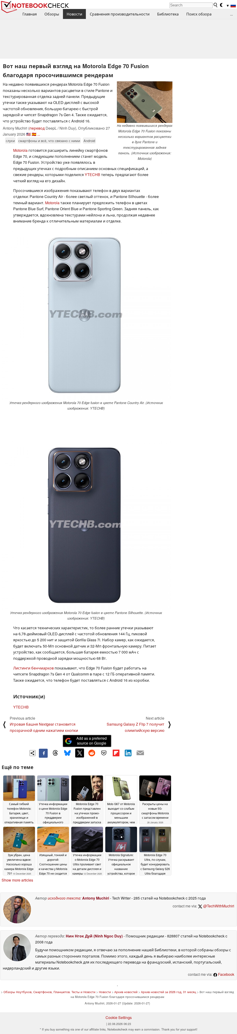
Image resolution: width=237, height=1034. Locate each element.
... (231, 14)
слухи (10, 140)
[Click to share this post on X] (79, 752)
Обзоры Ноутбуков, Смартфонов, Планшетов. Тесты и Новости (49, 992)
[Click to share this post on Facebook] (43, 753)
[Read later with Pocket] (104, 752)
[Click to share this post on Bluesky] (67, 753)
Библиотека (168, 14)
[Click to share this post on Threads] (55, 753)
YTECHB (92, 174)
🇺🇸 (28, 134)
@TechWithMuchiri (218, 906)
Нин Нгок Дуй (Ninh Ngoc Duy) (94, 936)
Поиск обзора (199, 14)
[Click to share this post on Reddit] (91, 752)
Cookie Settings (119, 1017)
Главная (29, 14)
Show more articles (17, 880)
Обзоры (51, 14)
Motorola (20, 150)
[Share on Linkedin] (128, 752)
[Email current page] (140, 753)
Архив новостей (125, 992)
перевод (37, 128)
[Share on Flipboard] (116, 752)
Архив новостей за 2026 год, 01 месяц (168, 992)
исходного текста (64, 898)
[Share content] (32, 753)
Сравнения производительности (120, 14)
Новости (74, 14)
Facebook (225, 974)
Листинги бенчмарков (33, 668)
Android (89, 140)
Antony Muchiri (95, 898)
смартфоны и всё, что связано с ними (49, 140)
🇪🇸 (34, 134)
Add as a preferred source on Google (91, 741)
